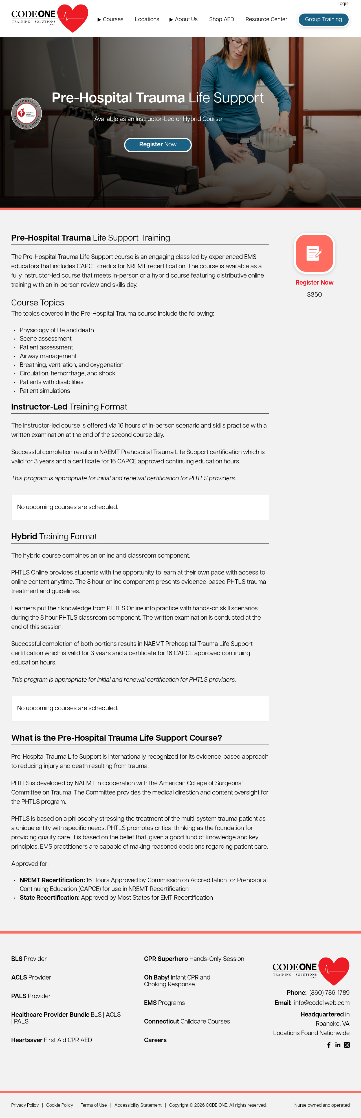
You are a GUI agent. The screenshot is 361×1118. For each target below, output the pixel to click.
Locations (147, 20)
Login (343, 4)
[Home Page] (50, 18)
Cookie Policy (59, 1105)
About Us (186, 20)
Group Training (323, 20)
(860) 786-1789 (318, 993)
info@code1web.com (312, 1003)
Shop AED (221, 20)
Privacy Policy (25, 1105)
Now (158, 145)
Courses (113, 20)
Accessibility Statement (138, 1105)
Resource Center (266, 20)
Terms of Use (94, 1105)
